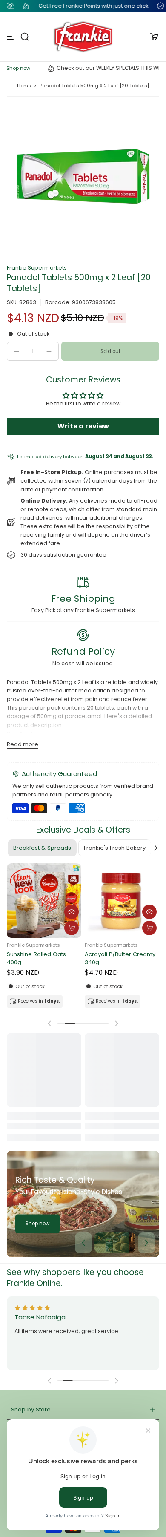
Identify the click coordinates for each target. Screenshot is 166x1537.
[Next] (146, 1242)
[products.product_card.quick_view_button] (71, 912)
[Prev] (83, 1242)
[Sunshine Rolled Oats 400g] (44, 900)
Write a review (83, 426)
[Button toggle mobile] (12, 37)
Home (24, 85)
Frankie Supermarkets (37, 267)
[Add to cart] (71, 928)
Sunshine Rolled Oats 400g (36, 958)
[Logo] (83, 36)
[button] (25, 37)
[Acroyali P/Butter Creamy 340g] (122, 900)
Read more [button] (22, 744)
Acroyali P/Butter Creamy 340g (120, 958)
